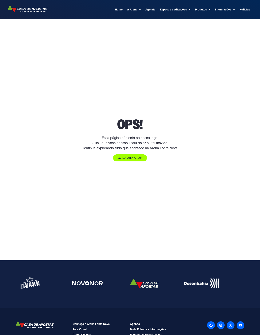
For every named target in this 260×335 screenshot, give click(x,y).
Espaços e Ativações (173, 9)
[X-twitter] (230, 325)
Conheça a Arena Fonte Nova (91, 324)
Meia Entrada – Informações (148, 329)
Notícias (244, 9)
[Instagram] (221, 325)
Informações (223, 9)
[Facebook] (211, 325)
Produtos (201, 9)
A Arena (132, 9)
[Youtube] (240, 325)
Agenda (150, 9)
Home (119, 9)
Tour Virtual (80, 329)
